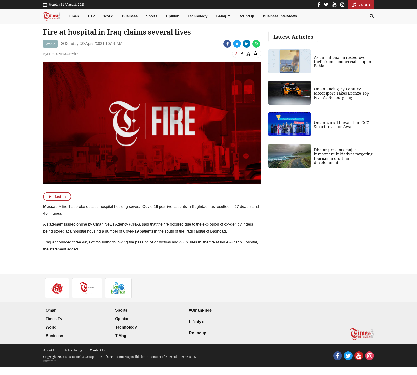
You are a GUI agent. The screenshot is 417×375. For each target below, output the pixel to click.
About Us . (50, 350)
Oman (74, 16)
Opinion (172, 16)
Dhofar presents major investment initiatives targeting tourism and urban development (343, 156)
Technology (197, 16)
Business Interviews (280, 16)
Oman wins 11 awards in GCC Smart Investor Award (341, 125)
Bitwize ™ (49, 361)
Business (130, 16)
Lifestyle (196, 322)
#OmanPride (200, 310)
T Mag (120, 336)
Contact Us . (98, 350)
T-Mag (221, 16)
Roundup (246, 16)
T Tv (91, 16)
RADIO (363, 4)
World (108, 16)
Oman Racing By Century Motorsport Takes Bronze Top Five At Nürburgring (341, 93)
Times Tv (54, 319)
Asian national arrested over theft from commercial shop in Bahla (342, 61)
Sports (151, 16)
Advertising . (74, 350)
